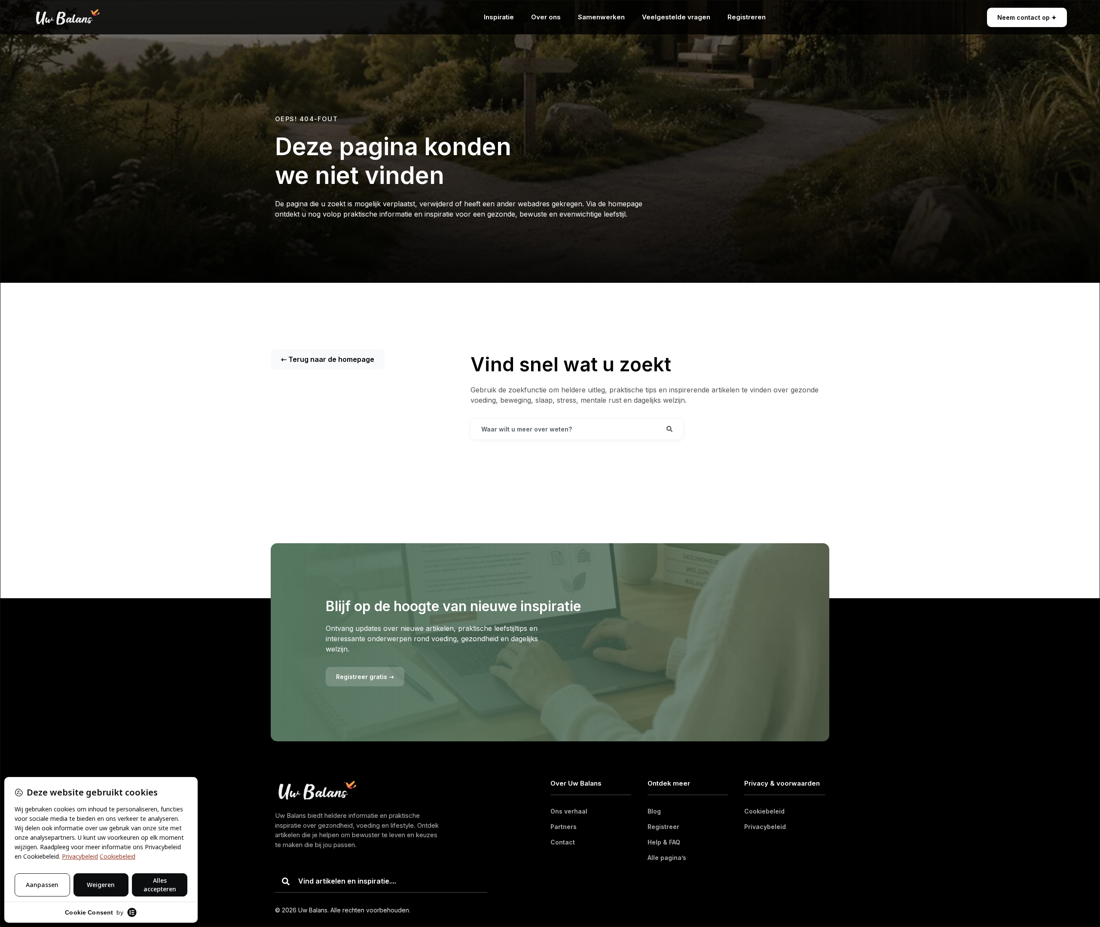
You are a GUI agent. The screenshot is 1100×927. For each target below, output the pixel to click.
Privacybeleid (765, 826)
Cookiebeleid (764, 811)
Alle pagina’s (667, 857)
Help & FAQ (664, 842)
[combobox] (563, 429)
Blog (654, 811)
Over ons (546, 17)
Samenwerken (601, 17)
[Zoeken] (669, 429)
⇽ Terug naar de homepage (327, 359)
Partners (563, 826)
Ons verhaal (568, 811)
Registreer (663, 826)
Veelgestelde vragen (676, 17)
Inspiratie (499, 17)
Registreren (746, 17)
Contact (562, 842)
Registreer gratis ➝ (365, 676)
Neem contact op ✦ (1027, 17)
